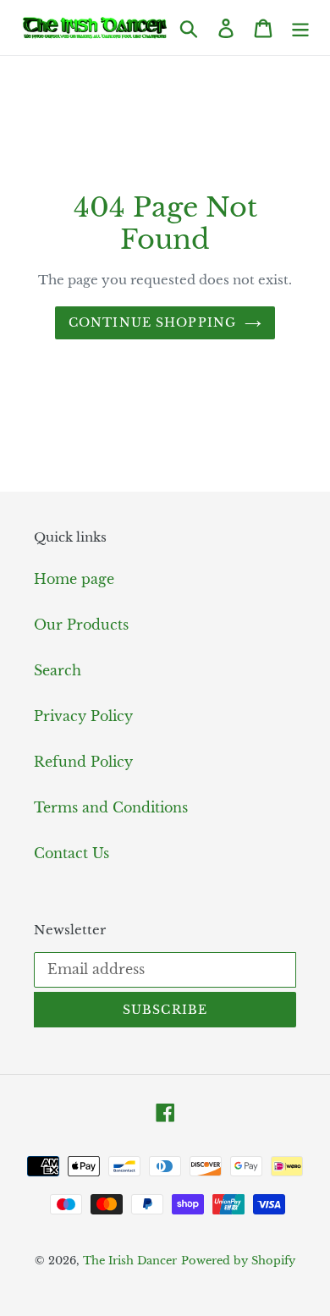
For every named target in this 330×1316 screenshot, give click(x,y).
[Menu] (300, 27)
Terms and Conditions (111, 807)
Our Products (81, 624)
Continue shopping (152, 322)
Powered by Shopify (238, 1260)
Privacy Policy (83, 716)
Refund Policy (83, 761)
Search (57, 670)
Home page (74, 578)
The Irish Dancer (130, 1260)
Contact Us (71, 853)
